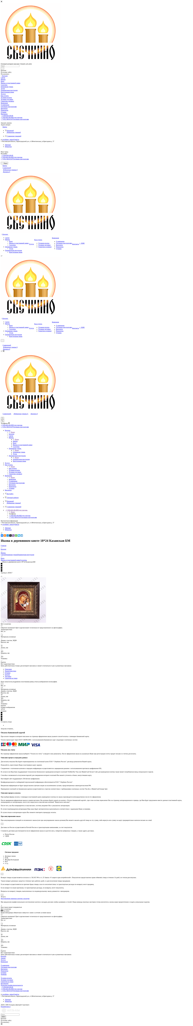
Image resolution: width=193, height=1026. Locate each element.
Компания (12, 479)
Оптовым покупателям (9, 967)
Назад (13, 432)
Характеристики (10, 671)
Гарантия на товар (11, 678)
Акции (3, 958)
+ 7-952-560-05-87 (15, 119)
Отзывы (7, 673)
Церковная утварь (19, 452)
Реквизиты (4, 971)
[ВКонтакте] (2, 535)
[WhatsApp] (16, 535)
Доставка (8, 676)
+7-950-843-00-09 (7, 116)
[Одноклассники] (5, 535)
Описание (8, 669)
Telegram (8, 145)
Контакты (4, 969)
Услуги (3, 960)
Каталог (11, 434)
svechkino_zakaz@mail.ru (10, 139)
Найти (3, 1016)
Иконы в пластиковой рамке (10, 560)
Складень (23, 560)
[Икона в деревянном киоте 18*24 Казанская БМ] (23, 622)
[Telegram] (22, 535)
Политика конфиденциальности (12, 985)
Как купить (13, 468)
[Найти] (2, 68)
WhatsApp (8, 146)
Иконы (15, 441)
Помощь (4, 974)
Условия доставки (7, 980)
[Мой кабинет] (2, 343)
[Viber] (13, 535)
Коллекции (4, 983)
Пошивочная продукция (21, 459)
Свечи (3, 555)
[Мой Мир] (7, 535)
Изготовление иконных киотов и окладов (15, 898)
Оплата (7, 674)
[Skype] (19, 535)
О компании (5, 965)
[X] (10, 535)
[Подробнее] (1, 905)
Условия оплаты (6, 978)
